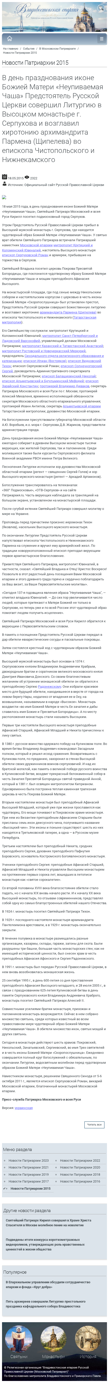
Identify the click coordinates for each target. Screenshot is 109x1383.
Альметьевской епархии (82, 406)
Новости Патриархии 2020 (80, 1167)
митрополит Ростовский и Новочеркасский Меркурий (44, 351)
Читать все (94, 1124)
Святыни (18, 1356)
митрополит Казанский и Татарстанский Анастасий (62, 346)
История (88, 1356)
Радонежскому (49, 686)
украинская (24, 1108)
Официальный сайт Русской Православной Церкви (64, 185)
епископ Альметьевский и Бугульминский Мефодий (43, 381)
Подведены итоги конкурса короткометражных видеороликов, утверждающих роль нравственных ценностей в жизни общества (45, 1244)
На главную (10, 48)
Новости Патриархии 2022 (80, 1160)
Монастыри (53, 1356)
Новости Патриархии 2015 (20, 52)
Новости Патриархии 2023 (29, 1160)
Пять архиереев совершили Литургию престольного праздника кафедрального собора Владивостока (45, 1304)
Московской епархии (36, 245)
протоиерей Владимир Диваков (64, 386)
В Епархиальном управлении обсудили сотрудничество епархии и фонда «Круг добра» (48, 1284)
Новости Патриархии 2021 (29, 1167)
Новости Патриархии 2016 (80, 1181)
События (28, 48)
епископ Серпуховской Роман (25, 255)
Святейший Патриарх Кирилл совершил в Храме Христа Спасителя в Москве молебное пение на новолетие (48, 1222)
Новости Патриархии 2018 (80, 1174)
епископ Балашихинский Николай (69, 376)
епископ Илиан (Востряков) (44, 361)
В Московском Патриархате (57, 48)
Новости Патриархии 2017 (29, 1181)
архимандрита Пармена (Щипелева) (68, 312)
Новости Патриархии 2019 (29, 1174)
